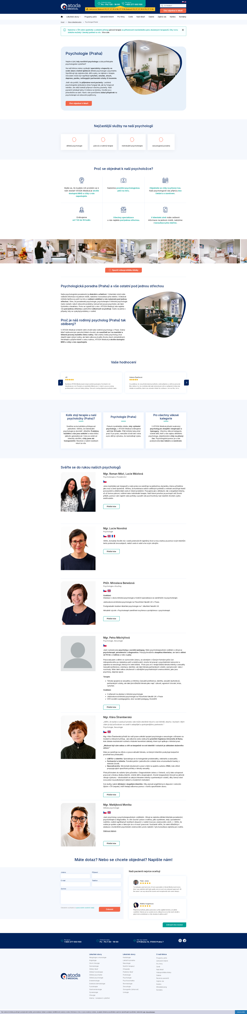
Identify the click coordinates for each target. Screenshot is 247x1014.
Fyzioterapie (93, 986)
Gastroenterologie (95, 989)
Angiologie (92, 960)
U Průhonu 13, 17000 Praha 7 (150, 942)
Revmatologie (127, 984)
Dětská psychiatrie (95, 975)
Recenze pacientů (162, 978)
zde (144, 1012)
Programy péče (161, 958)
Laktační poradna (129, 960)
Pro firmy (159, 964)
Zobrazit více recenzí (174, 925)
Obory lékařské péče (74, 22)
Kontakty (159, 990)
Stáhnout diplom (109, 831)
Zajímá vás (160, 981)
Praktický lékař (128, 972)
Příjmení (95, 872)
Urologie (126, 992)
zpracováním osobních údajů (85, 908)
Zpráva (63, 889)
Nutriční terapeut (128, 966)
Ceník (158, 967)
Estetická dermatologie (97, 984)
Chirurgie (92, 995)
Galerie (158, 975)
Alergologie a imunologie (97, 957)
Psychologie (127, 978)
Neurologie (126, 963)
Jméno (63, 872)
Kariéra (158, 984)
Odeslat (109, 909)
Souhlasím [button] (241, 1012)
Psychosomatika (128, 981)
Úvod (62, 22)
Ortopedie (126, 969)
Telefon (95, 880)
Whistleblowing (161, 987)
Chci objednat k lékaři (173, 10)
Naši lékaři (160, 969)
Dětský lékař (93, 969)
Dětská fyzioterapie (96, 972)
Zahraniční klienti (162, 961)
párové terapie (115, 30)
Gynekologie (93, 992)
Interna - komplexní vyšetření (99, 998)
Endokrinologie (94, 981)
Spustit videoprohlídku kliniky (125, 270)
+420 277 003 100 (133, 4)
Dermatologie (94, 966)
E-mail (63, 880)
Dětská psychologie (96, 978)
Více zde (105, 32)
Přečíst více (111, 506)
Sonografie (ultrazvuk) (131, 989)
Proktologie (127, 975)
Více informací (150, 1012)
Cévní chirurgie (94, 963)
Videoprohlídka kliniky (163, 972)
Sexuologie (127, 986)
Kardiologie (127, 957)
